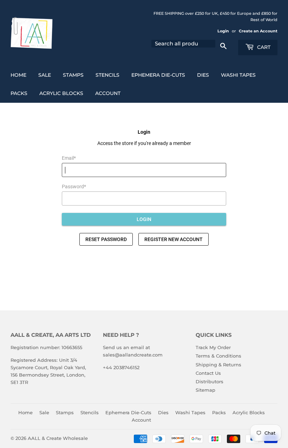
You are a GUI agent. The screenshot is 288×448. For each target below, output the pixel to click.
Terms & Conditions (218, 356)
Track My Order (213, 347)
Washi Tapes (238, 75)
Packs (19, 93)
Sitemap (205, 390)
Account (107, 93)
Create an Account (258, 31)
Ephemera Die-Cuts (158, 75)
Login (223, 31)
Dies (203, 75)
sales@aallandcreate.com (133, 355)
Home (18, 75)
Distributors (209, 381)
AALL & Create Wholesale (58, 438)
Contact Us (208, 373)
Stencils (107, 75)
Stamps (73, 75)
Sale (44, 75)
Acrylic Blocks (61, 93)
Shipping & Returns (218, 364)
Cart (263, 47)
